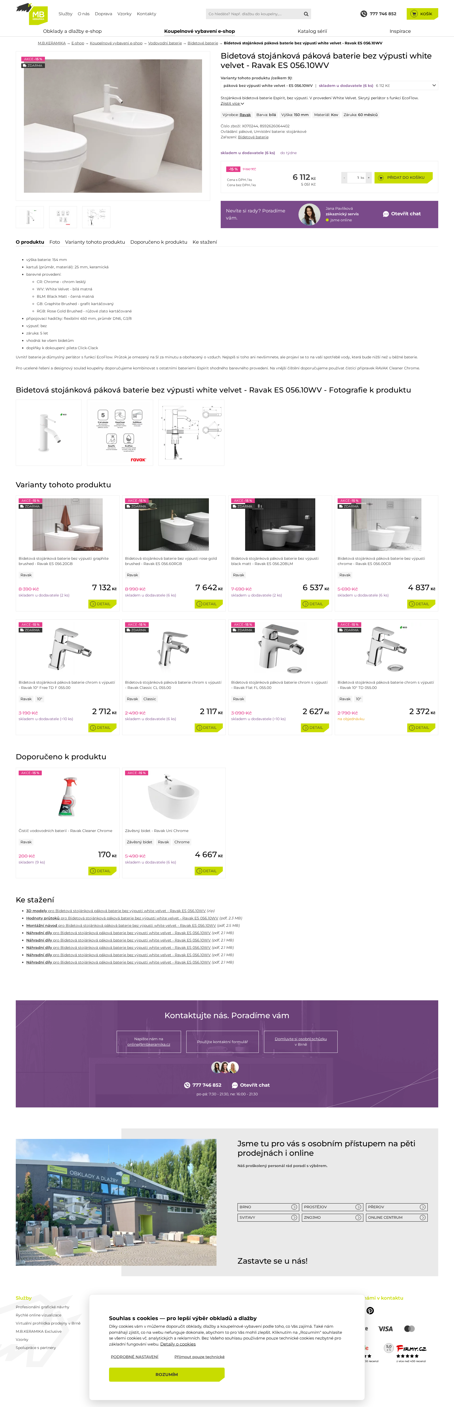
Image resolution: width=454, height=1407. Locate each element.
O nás (84, 13)
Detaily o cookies (178, 1343)
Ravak (245, 114)
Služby (66, 13)
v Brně (301, 1042)
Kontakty (146, 13)
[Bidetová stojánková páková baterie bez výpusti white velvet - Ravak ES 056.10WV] (113, 126)
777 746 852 (207, 1085)
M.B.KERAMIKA (52, 43)
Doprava (103, 13)
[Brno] (116, 1202)
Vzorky (124, 13)
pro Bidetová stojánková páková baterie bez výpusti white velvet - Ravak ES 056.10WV (116, 910)
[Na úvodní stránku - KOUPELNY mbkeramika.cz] (32, 14)
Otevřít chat (255, 1085)
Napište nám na (148, 1042)
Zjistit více (231, 103)
